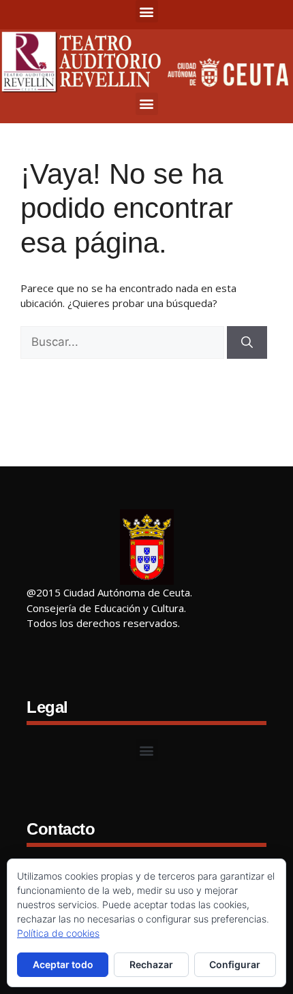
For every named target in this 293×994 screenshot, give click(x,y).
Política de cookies (58, 933)
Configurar (234, 964)
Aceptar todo (63, 964)
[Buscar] (247, 342)
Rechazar (151, 964)
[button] (147, 11)
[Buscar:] (122, 342)
